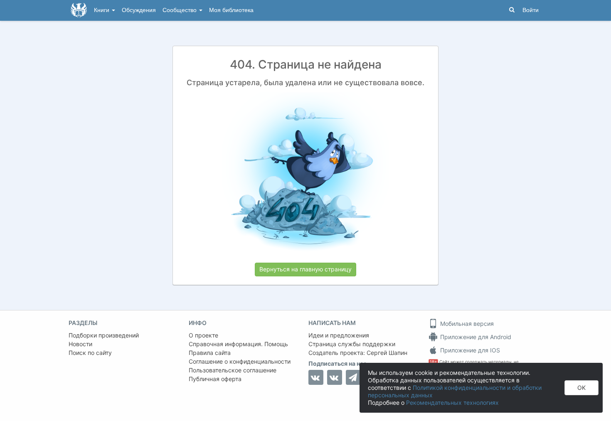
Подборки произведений (104, 335)
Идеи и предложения (338, 335)
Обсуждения (139, 10)
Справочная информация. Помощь (238, 343)
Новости (80, 343)
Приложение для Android (475, 336)
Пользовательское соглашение (232, 370)
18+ (433, 361)
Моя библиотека (231, 10)
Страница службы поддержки (351, 343)
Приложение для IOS (469, 350)
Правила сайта (210, 352)
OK (581, 387)
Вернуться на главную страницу (305, 269)
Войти (530, 10)
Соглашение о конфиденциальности (240, 361)
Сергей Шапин (387, 352)
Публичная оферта (215, 378)
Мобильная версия (466, 323)
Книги (102, 10)
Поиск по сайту (90, 352)
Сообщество (180, 10)
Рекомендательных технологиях (452, 402)
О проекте (203, 335)
